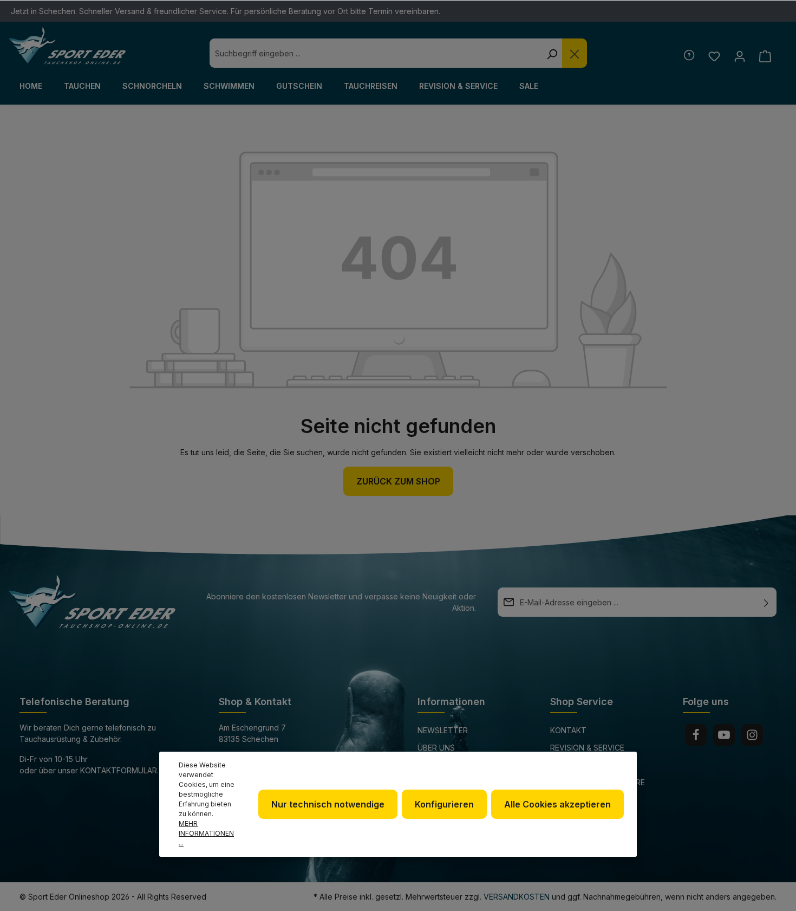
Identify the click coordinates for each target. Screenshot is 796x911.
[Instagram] (752, 735)
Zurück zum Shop (398, 481)
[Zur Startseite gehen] (67, 46)
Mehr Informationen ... (206, 833)
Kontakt (568, 730)
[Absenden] (766, 602)
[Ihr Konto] (739, 56)
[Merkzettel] (714, 56)
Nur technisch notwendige (327, 804)
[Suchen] (552, 53)
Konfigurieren (444, 804)
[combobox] (375, 53)
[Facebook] (696, 735)
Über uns (436, 747)
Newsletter (442, 730)
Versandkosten (517, 896)
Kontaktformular (118, 770)
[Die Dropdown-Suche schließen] (574, 53)
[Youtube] (724, 735)
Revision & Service (587, 747)
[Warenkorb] (765, 56)
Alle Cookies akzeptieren (557, 804)
